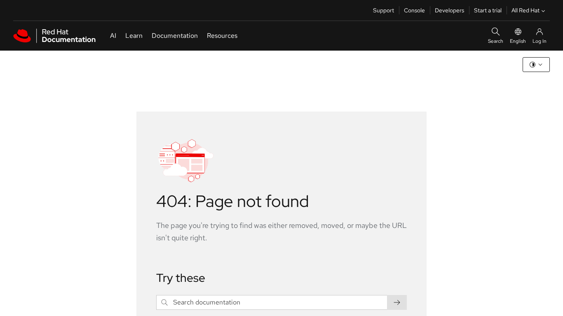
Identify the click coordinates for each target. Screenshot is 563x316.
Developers (449, 10)
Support (383, 10)
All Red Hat (525, 10)
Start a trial (488, 10)
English (518, 41)
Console (414, 10)
